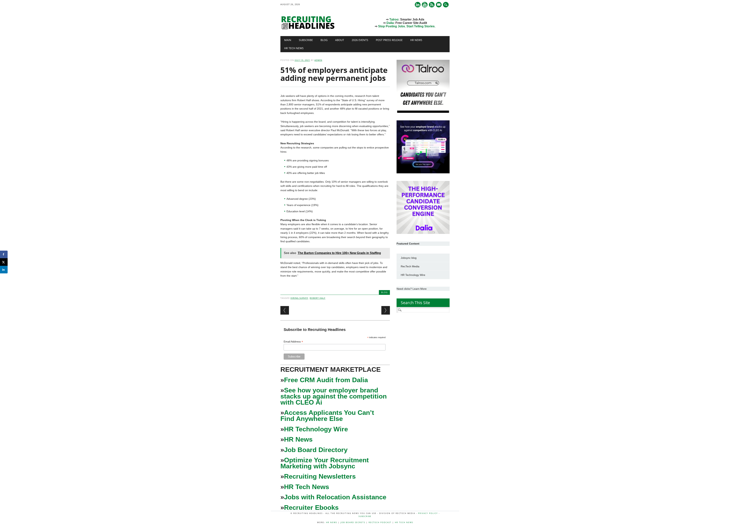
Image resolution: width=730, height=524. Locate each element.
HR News (416, 40)
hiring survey (299, 298)
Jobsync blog (409, 257)
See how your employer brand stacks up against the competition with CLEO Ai (333, 396)
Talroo (393, 19)
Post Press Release (389, 40)
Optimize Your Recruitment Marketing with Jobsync (324, 463)
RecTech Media (410, 266)
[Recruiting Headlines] (308, 28)
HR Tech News (294, 48)
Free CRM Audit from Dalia (326, 380)
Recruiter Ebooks (311, 507)
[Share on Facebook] (4, 254)
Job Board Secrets (352, 522)
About (339, 40)
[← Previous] (284, 310)
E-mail (439, 4)
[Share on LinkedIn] (4, 269)
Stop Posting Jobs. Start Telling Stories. (406, 26)
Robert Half (317, 298)
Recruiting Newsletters (320, 476)
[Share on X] (4, 262)
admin (318, 60)
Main (287, 40)
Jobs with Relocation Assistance (335, 497)
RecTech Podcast (380, 522)
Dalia (390, 22)
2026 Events (360, 40)
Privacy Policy (428, 513)
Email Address (293, 341)
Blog (324, 40)
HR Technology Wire (316, 429)
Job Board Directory (316, 449)
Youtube (425, 4)
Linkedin (418, 4)
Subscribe (306, 40)
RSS (432, 4)
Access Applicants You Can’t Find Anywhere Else (327, 415)
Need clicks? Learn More (412, 288)
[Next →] (385, 310)
